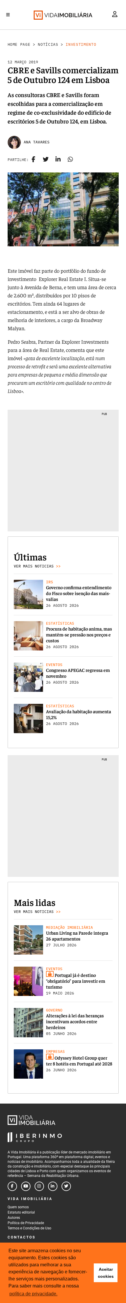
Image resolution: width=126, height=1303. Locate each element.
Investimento (81, 44)
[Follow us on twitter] (66, 1186)
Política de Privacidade (26, 1223)
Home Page (19, 44)
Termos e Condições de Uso (29, 1228)
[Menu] (7, 14)
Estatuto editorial (21, 1212)
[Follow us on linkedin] (52, 1186)
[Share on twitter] (45, 160)
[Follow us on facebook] (12, 1186)
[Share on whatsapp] (70, 160)
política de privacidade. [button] (33, 1293)
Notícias (48, 44)
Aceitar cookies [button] (106, 1273)
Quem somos (18, 1207)
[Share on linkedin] (58, 160)
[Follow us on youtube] (25, 1186)
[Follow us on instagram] (39, 1186)
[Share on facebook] (33, 160)
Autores (14, 1218)
